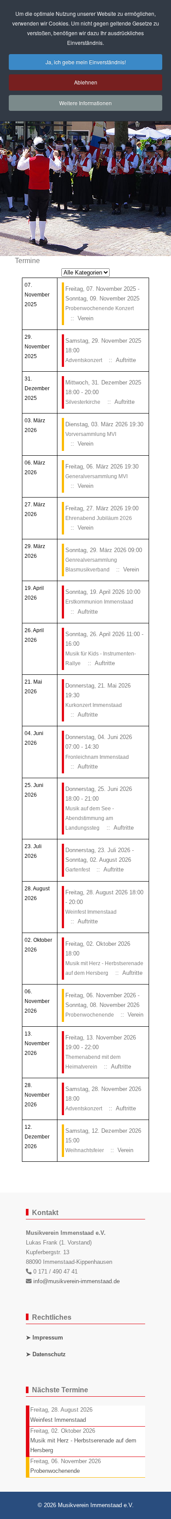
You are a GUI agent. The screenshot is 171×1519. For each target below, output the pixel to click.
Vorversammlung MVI (90, 434)
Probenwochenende (90, 1015)
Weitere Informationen (85, 102)
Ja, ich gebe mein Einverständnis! (86, 62)
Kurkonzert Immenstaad (93, 705)
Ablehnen (85, 82)
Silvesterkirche (82, 402)
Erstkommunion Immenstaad (99, 602)
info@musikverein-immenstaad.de (76, 1281)
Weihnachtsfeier (85, 1150)
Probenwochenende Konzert (99, 308)
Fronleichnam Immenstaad (97, 757)
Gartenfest (78, 870)
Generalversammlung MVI (96, 476)
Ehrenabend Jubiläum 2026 (98, 518)
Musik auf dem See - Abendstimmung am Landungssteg (89, 818)
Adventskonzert (84, 360)
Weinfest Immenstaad (91, 912)
